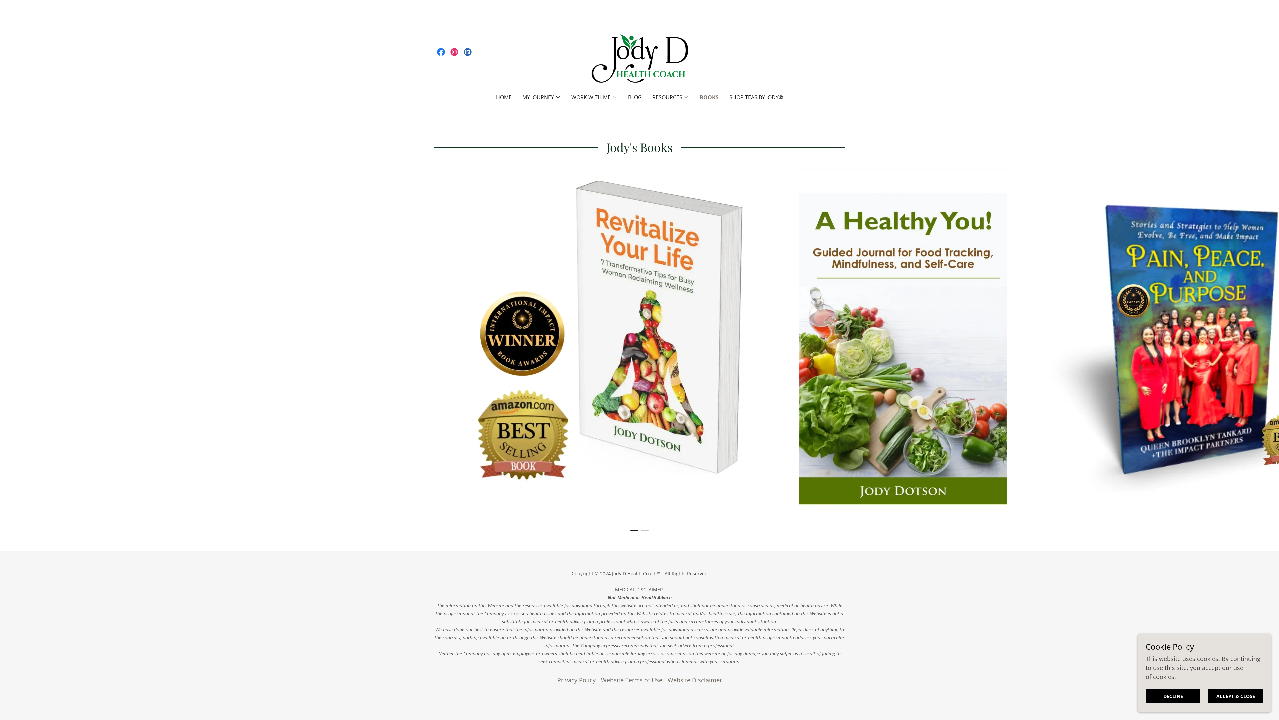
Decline (1173, 696)
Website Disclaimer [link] (695, 680)
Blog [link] (635, 97)
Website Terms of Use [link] (631, 680)
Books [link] (709, 97)
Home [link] (504, 97)
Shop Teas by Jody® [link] (756, 97)
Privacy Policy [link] (576, 680)
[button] (541, 97)
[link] (441, 52)
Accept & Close (1235, 696)
